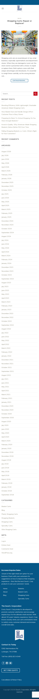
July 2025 (5, 194)
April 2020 (5, 437)
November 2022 (7, 317)
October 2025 (7, 190)
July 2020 (5, 425)
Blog (19, 18)
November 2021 (7, 364)
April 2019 (5, 475)
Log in (4, 541)
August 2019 (6, 460)
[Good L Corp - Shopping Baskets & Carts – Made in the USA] (19, 8)
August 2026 (6, 151)
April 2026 (5, 167)
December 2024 (7, 221)
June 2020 (5, 429)
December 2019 (7, 452)
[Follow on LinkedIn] (7, 663)
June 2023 (5, 290)
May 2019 (5, 471)
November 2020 (7, 410)
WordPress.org (7, 553)
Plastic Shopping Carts (10, 514)
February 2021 (7, 398)
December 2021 (7, 360)
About (5, 592)
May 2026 (5, 163)
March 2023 (6, 302)
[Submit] (36, 94)
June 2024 (5, 244)
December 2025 (7, 182)
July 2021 (5, 379)
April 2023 (5, 298)
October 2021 (7, 367)
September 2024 (8, 232)
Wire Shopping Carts (9, 529)
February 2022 (7, 352)
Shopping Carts (7, 522)
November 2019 (7, 456)
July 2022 (5, 333)
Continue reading (19, 80)
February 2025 (7, 213)
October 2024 (7, 229)
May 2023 (5, 294)
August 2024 (6, 236)
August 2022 (6, 329)
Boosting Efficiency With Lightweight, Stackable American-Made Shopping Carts (19, 106)
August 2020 (6, 421)
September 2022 (8, 325)
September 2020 (8, 418)
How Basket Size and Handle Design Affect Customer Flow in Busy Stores (17, 113)
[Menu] (3, 8)
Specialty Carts (7, 526)
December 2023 (7, 267)
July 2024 (5, 240)
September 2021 (8, 371)
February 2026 (7, 175)
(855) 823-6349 (14, 656)
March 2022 (6, 348)
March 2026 (6, 171)
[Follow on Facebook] (3, 663)
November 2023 (7, 271)
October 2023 (7, 275)
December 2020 (7, 406)
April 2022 (5, 344)
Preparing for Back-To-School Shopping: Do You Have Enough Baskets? (19, 119)
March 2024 (6, 256)
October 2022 (7, 321)
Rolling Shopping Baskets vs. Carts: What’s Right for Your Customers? (19, 132)
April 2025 (5, 205)
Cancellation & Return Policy (12, 680)
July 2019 (5, 464)
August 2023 (6, 283)
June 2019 (5, 468)
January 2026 (6, 178)
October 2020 (7, 414)
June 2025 (5, 198)
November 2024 (7, 225)
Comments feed (7, 549)
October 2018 (7, 491)
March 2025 (6, 209)
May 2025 (5, 202)
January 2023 (6, 310)
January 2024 (6, 263)
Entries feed (6, 545)
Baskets (21, 588)
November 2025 (7, 186)
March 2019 (6, 479)
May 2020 (5, 433)
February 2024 (7, 259)
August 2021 (6, 375)
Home (5, 588)
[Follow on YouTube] (10, 663)
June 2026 (5, 159)
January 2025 (6, 217)
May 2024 (5, 248)
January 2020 (6, 448)
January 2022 (6, 356)
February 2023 (7, 306)
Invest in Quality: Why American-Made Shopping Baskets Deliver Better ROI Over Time (19, 125)
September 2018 (8, 495)
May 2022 (5, 340)
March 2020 (6, 441)
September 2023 (8, 279)
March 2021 (6, 394)
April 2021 (5, 391)
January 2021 (6, 402)
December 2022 (7, 313)
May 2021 (5, 387)
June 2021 (5, 383)
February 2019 (7, 483)
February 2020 (7, 445)
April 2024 (5, 252)
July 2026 (5, 155)
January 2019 (6, 487)
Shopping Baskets (8, 518)
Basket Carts (6, 506)
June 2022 (5, 337)
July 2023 (5, 286)
